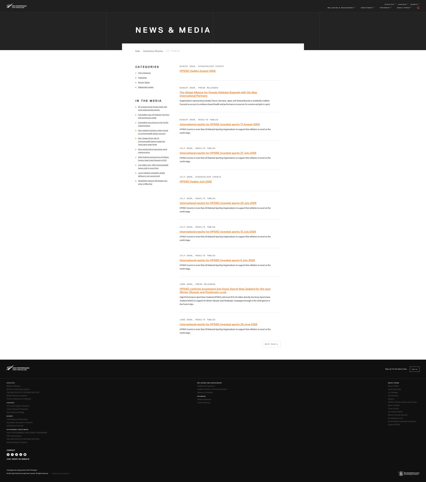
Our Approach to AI (395, 418)
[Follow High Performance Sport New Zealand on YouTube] (25, 454)
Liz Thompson (173, 51)
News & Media (394, 405)
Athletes (11, 383)
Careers (391, 399)
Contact (11, 450)
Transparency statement (61, 473)
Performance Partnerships (17, 419)
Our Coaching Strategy (15, 412)
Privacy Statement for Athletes (19, 399)
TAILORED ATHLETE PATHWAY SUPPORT (23, 392)
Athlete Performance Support (18, 389)
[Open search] (418, 8)
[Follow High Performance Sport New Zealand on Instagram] (8, 454)
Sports (10, 416)
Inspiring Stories (153, 51)
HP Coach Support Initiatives (18, 406)
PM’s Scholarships (14, 436)
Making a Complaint (205, 392)
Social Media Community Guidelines (402, 421)
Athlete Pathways (14, 386)
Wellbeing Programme (206, 386)
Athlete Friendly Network (398, 415)
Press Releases (144, 73)
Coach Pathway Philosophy (17, 409)
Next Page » (271, 344)
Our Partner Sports (395, 412)
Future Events (393, 409)
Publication (142, 78)
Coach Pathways (203, 403)
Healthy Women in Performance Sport (212, 389)
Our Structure (393, 396)
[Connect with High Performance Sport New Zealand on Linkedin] (20, 454)
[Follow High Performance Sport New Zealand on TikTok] (16, 454)
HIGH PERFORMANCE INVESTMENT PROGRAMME (27, 433)
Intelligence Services (15, 426)
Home (137, 51)
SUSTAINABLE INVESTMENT (18, 429)
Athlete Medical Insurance (17, 396)
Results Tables (144, 82)
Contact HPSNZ (394, 425)
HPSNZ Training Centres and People (402, 402)
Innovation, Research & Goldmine (20, 422)
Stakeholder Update (145, 87)
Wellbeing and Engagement (209, 383)
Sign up (414, 369)
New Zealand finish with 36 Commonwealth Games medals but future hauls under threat (151, 141)
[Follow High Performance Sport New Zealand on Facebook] (12, 454)
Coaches (10, 403)
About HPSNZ (393, 383)
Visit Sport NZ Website (18, 459)
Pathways (201, 396)
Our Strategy (393, 392)
